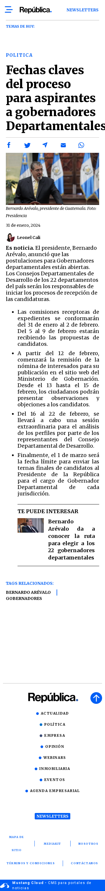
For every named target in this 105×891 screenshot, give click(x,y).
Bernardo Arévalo (28, 592)
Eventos (54, 779)
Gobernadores (24, 598)
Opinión (54, 746)
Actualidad (55, 713)
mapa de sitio (16, 843)
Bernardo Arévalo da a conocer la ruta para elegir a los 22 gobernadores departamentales (71, 539)
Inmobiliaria (54, 768)
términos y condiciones (31, 863)
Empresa (54, 735)
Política (55, 724)
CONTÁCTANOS (84, 863)
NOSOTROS (88, 843)
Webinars (54, 757)
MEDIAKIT (52, 843)
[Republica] (35, 10)
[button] (9, 145)
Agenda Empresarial (55, 791)
